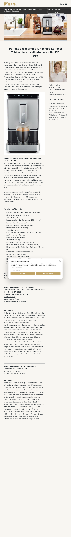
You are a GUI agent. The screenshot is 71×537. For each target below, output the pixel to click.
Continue (55, 12)
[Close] (65, 10)
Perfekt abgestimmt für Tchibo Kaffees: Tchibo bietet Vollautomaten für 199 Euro (58, 106)
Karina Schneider (54, 85)
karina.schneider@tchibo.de (18, 294)
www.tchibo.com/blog (11, 299)
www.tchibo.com (9, 297)
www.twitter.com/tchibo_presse (15, 302)
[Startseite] (11, 5)
